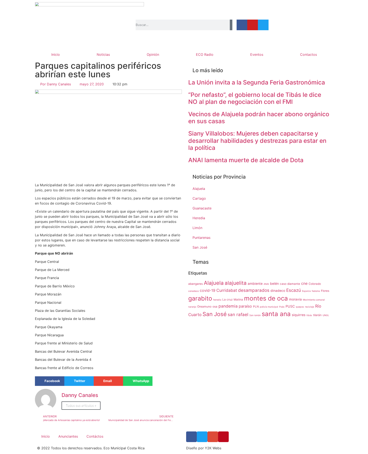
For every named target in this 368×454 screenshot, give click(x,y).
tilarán (317, 315)
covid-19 (207, 290)
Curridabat (226, 290)
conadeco (193, 291)
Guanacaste (202, 208)
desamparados (253, 290)
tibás (309, 315)
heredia (217, 299)
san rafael (238, 314)
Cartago (199, 198)
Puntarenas (201, 237)
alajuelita (236, 283)
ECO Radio (204, 54)
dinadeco (277, 291)
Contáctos (94, 436)
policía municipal (269, 306)
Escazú (293, 290)
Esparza (306, 291)
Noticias (103, 54)
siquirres (298, 315)
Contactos (308, 54)
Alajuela (199, 188)
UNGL (326, 315)
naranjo (192, 306)
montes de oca (266, 298)
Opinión (153, 54)
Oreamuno (204, 306)
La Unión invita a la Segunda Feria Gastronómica (256, 82)
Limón (197, 228)
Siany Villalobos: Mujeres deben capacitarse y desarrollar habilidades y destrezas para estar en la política (257, 140)
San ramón (255, 315)
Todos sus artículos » (81, 406)
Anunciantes (68, 436)
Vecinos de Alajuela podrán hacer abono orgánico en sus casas (258, 117)
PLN (256, 306)
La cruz (227, 299)
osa (215, 306)
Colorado (315, 283)
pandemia (228, 306)
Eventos (256, 54)
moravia (295, 299)
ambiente (255, 284)
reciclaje (309, 306)
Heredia (199, 218)
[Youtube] (252, 25)
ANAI (266, 284)
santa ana (276, 314)
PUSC (290, 306)
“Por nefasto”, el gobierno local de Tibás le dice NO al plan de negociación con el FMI (254, 98)
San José (200, 247)
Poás (282, 306)
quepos (300, 306)
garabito (200, 298)
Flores (325, 290)
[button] (49, 381)
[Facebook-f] (242, 25)
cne (304, 283)
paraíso (245, 306)
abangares (195, 283)
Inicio (55, 54)
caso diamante (290, 283)
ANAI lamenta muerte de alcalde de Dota (245, 160)
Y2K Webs (213, 448)
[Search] (231, 25)
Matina (238, 299)
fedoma (316, 291)
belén (274, 284)
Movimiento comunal (314, 299)
